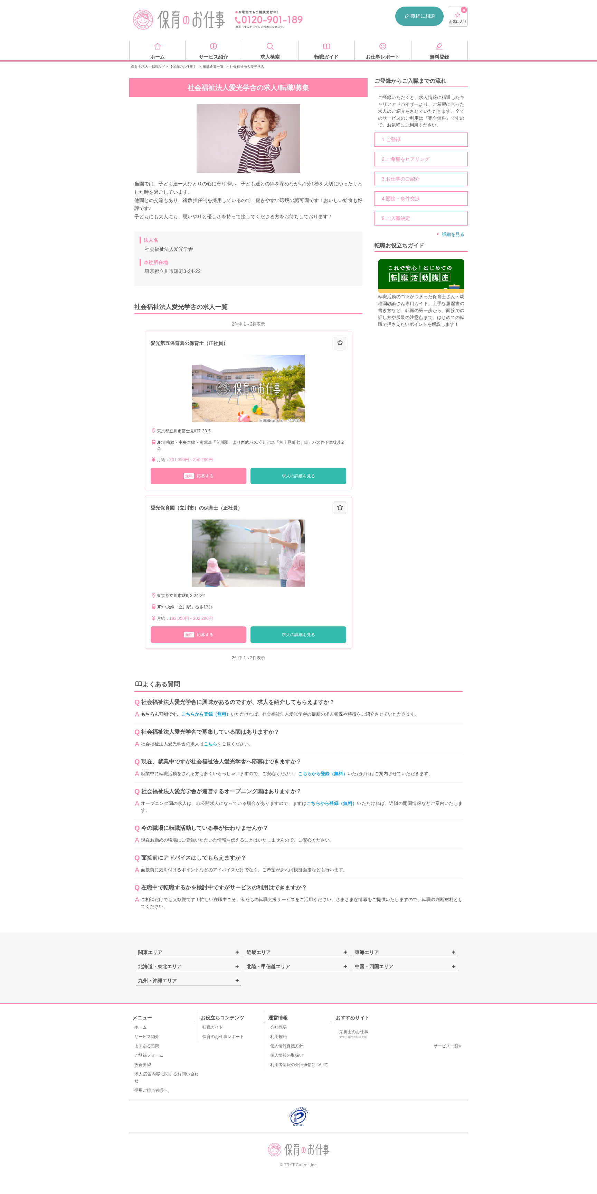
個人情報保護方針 (286, 1046)
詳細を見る (453, 234)
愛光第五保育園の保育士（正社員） (189, 343)
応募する (199, 476)
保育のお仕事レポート (223, 1036)
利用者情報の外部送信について (299, 1064)
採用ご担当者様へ (151, 1090)
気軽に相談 (423, 16)
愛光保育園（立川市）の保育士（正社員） (197, 508)
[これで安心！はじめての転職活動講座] (421, 276)
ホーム (140, 1027)
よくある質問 (146, 1046)
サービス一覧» (447, 1046)
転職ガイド (212, 1027)
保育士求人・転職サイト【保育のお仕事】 (164, 66)
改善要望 (142, 1064)
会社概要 (278, 1027)
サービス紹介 (146, 1036)
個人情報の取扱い (286, 1055)
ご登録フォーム (148, 1055)
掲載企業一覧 (213, 66)
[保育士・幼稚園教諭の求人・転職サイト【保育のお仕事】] (179, 19)
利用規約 (278, 1036)
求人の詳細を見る (298, 476)
